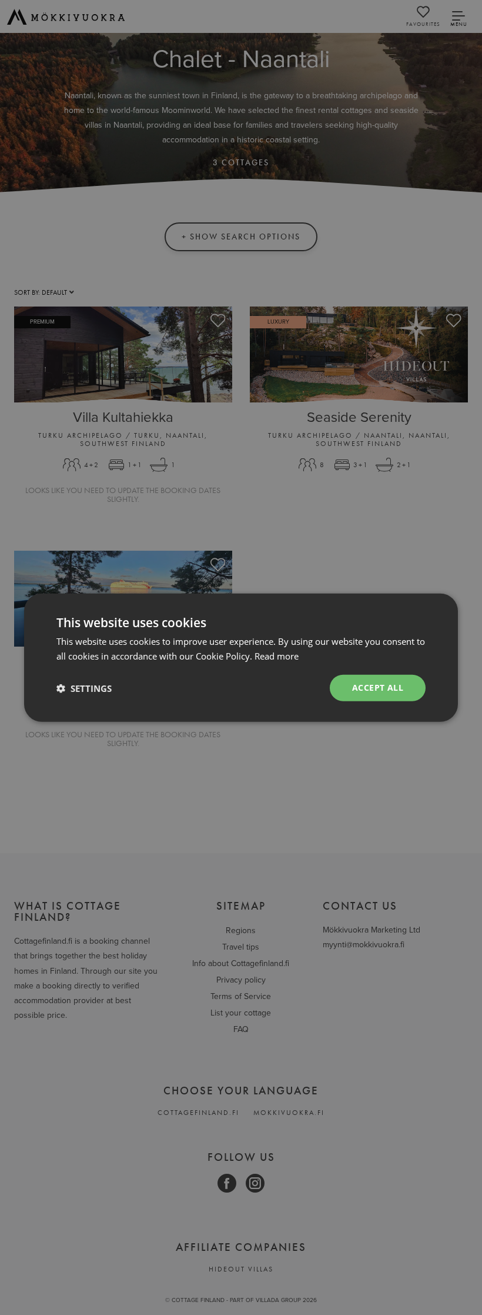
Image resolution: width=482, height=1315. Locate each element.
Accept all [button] (377, 687)
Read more (277, 655)
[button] (84, 688)
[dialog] (241, 657)
